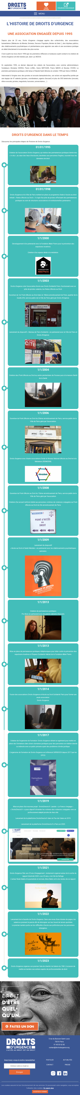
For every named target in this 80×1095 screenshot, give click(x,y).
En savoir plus (49, 1088)
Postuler (50, 1060)
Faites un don (22, 1026)
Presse (67, 1065)
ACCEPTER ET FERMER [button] (40, 1091)
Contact (49, 1065)
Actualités (67, 1060)
